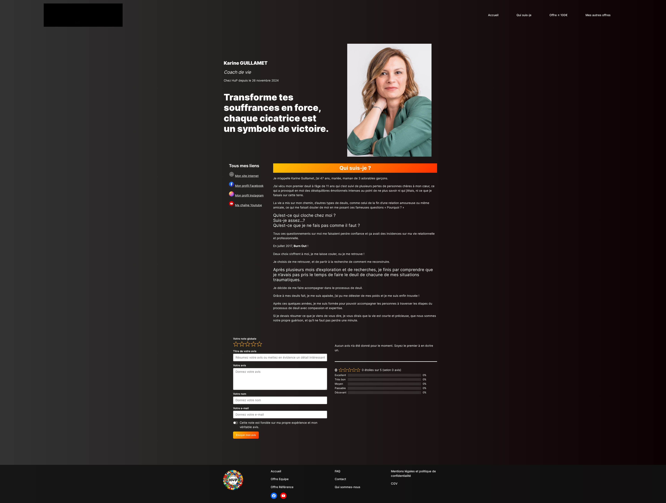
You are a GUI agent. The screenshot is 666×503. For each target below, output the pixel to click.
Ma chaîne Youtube (248, 205)
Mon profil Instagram (249, 195)
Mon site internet (247, 176)
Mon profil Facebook (249, 185)
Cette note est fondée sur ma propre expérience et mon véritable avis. (278, 425)
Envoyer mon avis (246, 434)
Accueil (493, 15)
